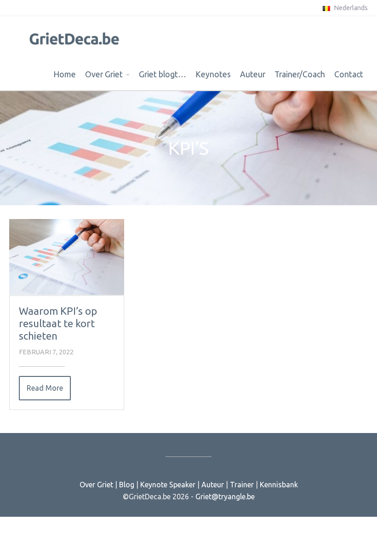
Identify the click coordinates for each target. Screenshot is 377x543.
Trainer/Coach (299, 74)
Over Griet (104, 74)
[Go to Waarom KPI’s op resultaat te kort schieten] (66, 257)
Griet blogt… (162, 74)
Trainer (242, 484)
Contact (348, 74)
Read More (45, 388)
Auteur (252, 74)
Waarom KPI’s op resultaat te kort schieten (58, 323)
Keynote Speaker (167, 484)
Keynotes (213, 74)
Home (64, 74)
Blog (126, 484)
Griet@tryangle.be (225, 496)
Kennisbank (279, 484)
